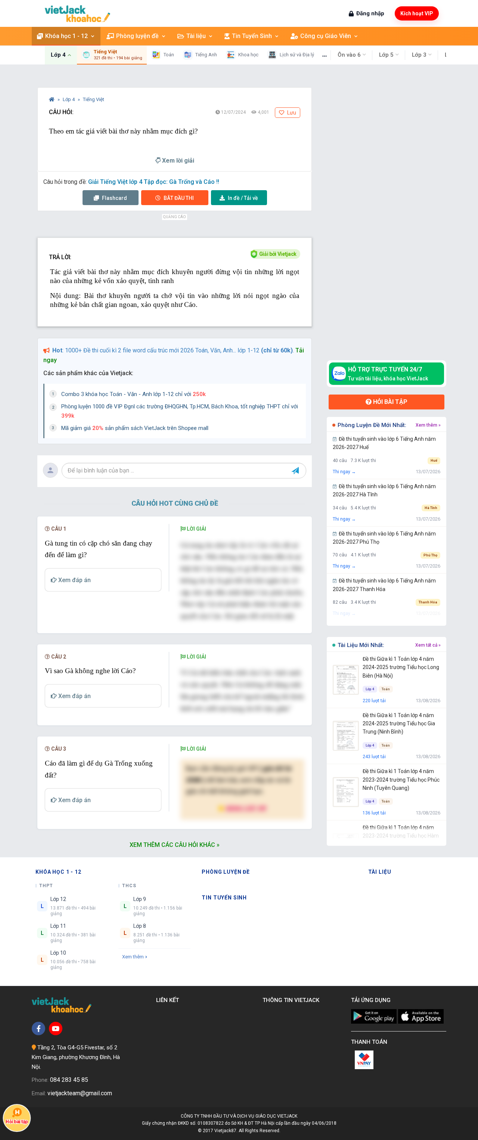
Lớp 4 (69, 99)
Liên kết (169, 1000)
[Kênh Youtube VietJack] (55, 1028)
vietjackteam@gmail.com (79, 1093)
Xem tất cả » (428, 645)
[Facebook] (38, 1028)
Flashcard (114, 198)
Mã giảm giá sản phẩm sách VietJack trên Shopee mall (134, 428)
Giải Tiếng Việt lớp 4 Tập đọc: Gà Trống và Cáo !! (153, 181)
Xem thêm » (428, 425)
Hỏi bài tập (389, 401)
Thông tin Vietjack (292, 1000)
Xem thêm (133, 957)
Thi (179, 198)
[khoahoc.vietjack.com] (77, 13)
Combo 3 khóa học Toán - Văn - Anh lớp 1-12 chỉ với (133, 394)
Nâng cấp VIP (245, 808)
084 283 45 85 (69, 1079)
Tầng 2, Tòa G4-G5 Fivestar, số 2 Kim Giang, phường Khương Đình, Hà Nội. (76, 1057)
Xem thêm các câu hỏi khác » (175, 844)
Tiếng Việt (93, 99)
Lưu (291, 113)
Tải (243, 198)
